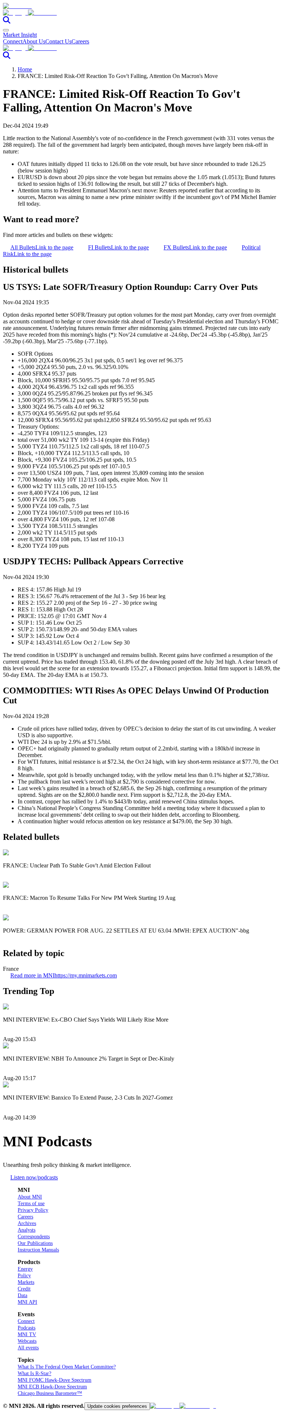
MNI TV (27, 1334)
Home (25, 69)
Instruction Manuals (38, 1250)
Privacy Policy (33, 1210)
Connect (12, 41)
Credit (24, 1289)
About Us (33, 41)
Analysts (26, 1230)
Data (22, 1295)
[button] (141, 13)
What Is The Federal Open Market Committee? (67, 1367)
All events (28, 1347)
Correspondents (34, 1236)
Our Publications (35, 1243)
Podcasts (26, 1328)
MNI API (27, 1302)
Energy (25, 1269)
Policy (24, 1275)
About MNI (30, 1197)
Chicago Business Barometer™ (50, 1393)
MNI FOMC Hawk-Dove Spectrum (54, 1380)
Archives (27, 1223)
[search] (6, 21)
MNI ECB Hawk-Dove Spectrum (52, 1386)
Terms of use (31, 1203)
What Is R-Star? (34, 1373)
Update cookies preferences (117, 1406)
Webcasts (27, 1341)
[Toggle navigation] (6, 30)
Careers (80, 41)
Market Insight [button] (20, 35)
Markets (26, 1282)
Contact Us (58, 41)
